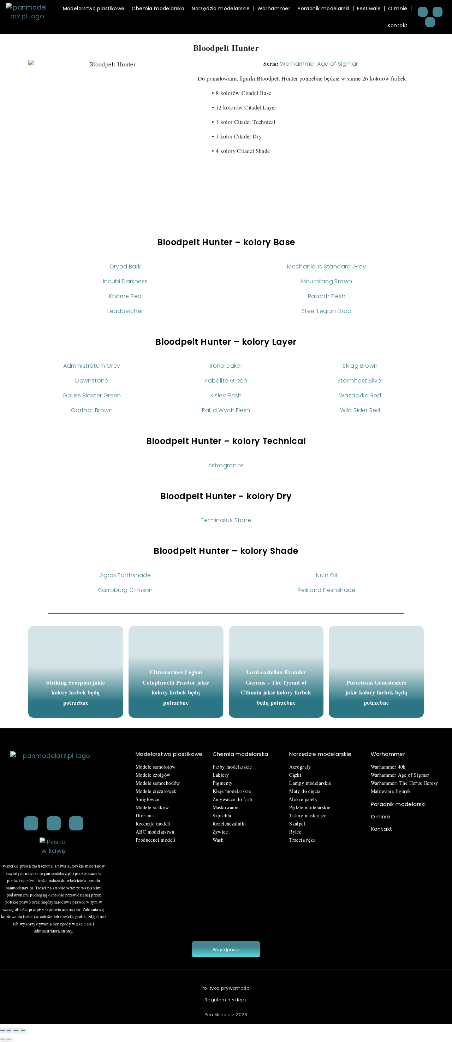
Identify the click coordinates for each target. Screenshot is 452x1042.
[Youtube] (430, 22)
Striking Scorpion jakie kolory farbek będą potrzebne (75, 692)
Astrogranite (226, 465)
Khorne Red (125, 296)
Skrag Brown (360, 366)
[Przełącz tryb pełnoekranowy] (9, 1030)
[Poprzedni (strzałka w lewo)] (2, 1040)
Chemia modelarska (158, 8)
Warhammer (274, 8)
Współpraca (226, 949)
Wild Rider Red (360, 410)
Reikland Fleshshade (327, 590)
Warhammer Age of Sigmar (319, 64)
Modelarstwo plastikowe (94, 8)
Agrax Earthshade (125, 575)
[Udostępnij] (16, 1030)
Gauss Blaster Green (92, 395)
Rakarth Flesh (326, 296)
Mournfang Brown (326, 281)
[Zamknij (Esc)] (22, 1030)
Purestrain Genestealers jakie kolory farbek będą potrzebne (376, 692)
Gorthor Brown (92, 410)
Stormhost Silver (360, 381)
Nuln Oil (326, 575)
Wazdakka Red (360, 395)
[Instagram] (438, 12)
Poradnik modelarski (324, 8)
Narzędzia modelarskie (221, 8)
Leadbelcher (125, 311)
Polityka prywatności (226, 988)
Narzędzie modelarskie (320, 754)
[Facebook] (423, 12)
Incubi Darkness (125, 281)
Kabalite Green (226, 381)
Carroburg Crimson (125, 590)
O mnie (397, 8)
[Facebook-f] (54, 823)
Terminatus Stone (226, 520)
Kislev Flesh (226, 395)
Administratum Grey (91, 366)
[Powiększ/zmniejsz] (2, 1030)
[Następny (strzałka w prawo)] (9, 1040)
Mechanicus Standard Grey (326, 266)
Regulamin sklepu (226, 999)
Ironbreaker (226, 366)
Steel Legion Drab (327, 311)
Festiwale (369, 8)
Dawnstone (91, 381)
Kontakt (398, 25)
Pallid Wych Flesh (226, 410)
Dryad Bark (125, 266)
